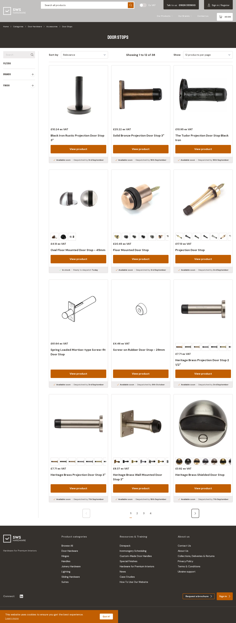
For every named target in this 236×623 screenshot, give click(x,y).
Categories (18, 26)
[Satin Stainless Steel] (72, 237)
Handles (65, 561)
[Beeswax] (134, 237)
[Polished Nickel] (214, 347)
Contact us (202, 16)
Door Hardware (35, 26)
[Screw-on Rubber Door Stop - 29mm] (140, 334)
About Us (183, 551)
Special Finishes (128, 561)
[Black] (63, 237)
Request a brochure (197, 596)
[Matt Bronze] (188, 347)
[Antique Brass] (54, 237)
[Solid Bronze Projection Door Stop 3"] (140, 114)
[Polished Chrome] (205, 347)
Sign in (223, 596)
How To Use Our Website (134, 582)
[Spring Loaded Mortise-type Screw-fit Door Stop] (78, 334)
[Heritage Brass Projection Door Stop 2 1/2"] (203, 334)
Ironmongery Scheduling (133, 551)
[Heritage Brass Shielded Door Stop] (203, 448)
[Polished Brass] (197, 347)
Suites (65, 582)
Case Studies (127, 576)
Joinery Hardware (71, 566)
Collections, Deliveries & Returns (196, 556)
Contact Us (184, 545)
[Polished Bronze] (161, 237)
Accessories (52, 26)
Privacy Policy (185, 561)
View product (78, 149)
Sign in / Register (221, 5)
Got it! (106, 616)
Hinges (65, 556)
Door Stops (67, 26)
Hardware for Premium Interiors (137, 566)
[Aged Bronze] (126, 237)
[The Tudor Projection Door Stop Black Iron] (203, 114)
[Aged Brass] (117, 237)
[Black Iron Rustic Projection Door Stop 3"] (78, 114)
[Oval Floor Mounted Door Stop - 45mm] (78, 221)
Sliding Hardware (70, 576)
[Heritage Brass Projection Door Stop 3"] (78, 448)
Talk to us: (181, 5)
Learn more (12, 618)
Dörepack (125, 545)
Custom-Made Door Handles (136, 556)
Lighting (65, 571)
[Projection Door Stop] (203, 221)
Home (6, 26)
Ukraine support (186, 571)
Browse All (67, 545)
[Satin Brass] (223, 347)
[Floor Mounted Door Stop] (140, 221)
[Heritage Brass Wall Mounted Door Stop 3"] (140, 448)
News (123, 571)
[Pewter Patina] (152, 237)
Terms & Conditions (189, 566)
